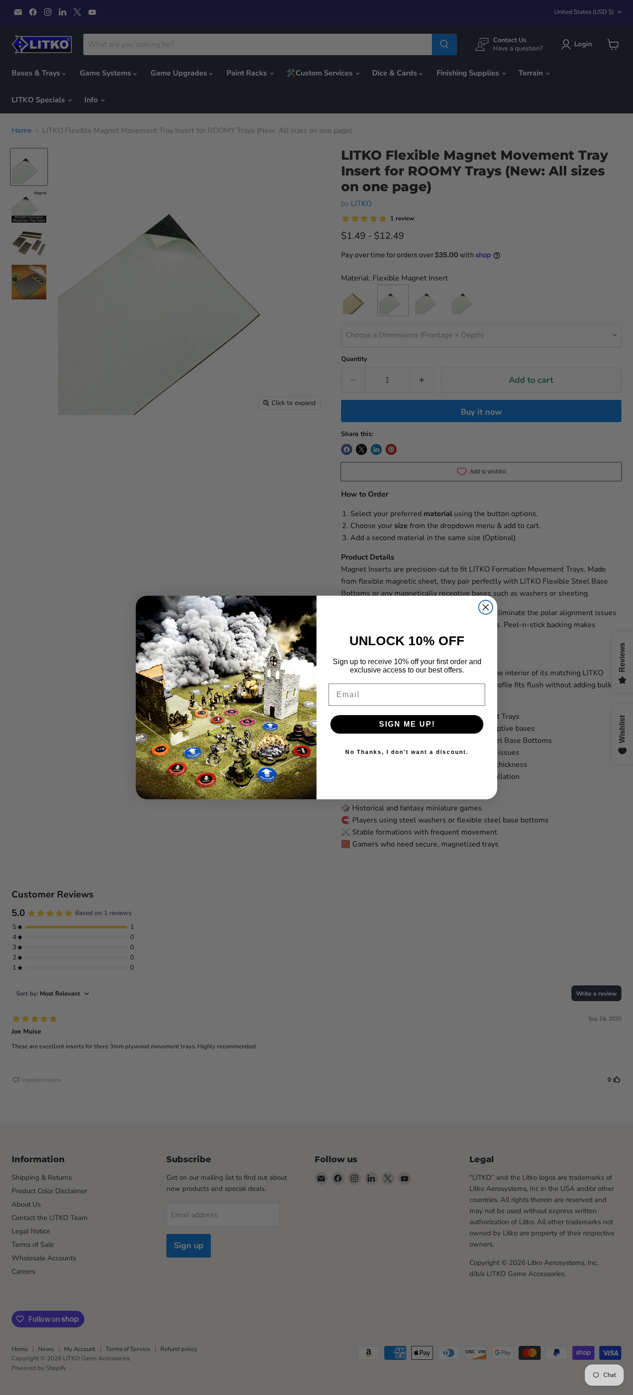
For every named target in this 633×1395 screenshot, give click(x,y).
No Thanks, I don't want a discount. (406, 752)
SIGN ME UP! (407, 724)
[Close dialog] (486, 607)
